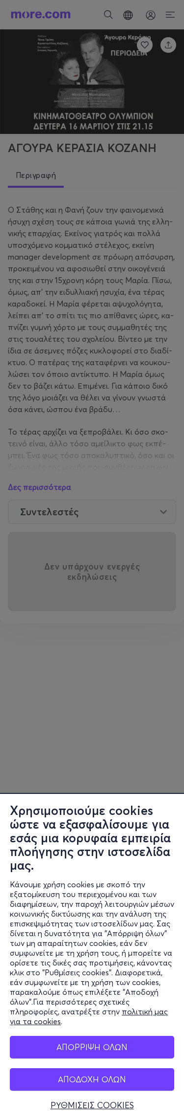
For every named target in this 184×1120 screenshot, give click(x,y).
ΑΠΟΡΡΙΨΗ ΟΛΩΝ (92, 1047)
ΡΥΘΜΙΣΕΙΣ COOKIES (92, 1105)
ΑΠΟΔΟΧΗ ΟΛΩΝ (92, 1079)
